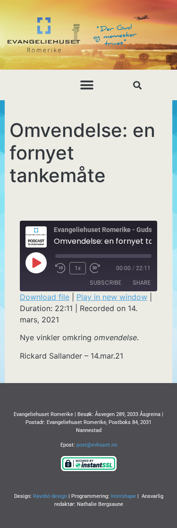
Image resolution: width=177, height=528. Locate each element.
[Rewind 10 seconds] (60, 268)
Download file (44, 297)
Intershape (123, 496)
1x (78, 268)
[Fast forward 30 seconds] (97, 268)
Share (142, 283)
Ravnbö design (50, 496)
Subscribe (105, 283)
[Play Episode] (35, 262)
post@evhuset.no (96, 445)
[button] (86, 85)
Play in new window (111, 297)
